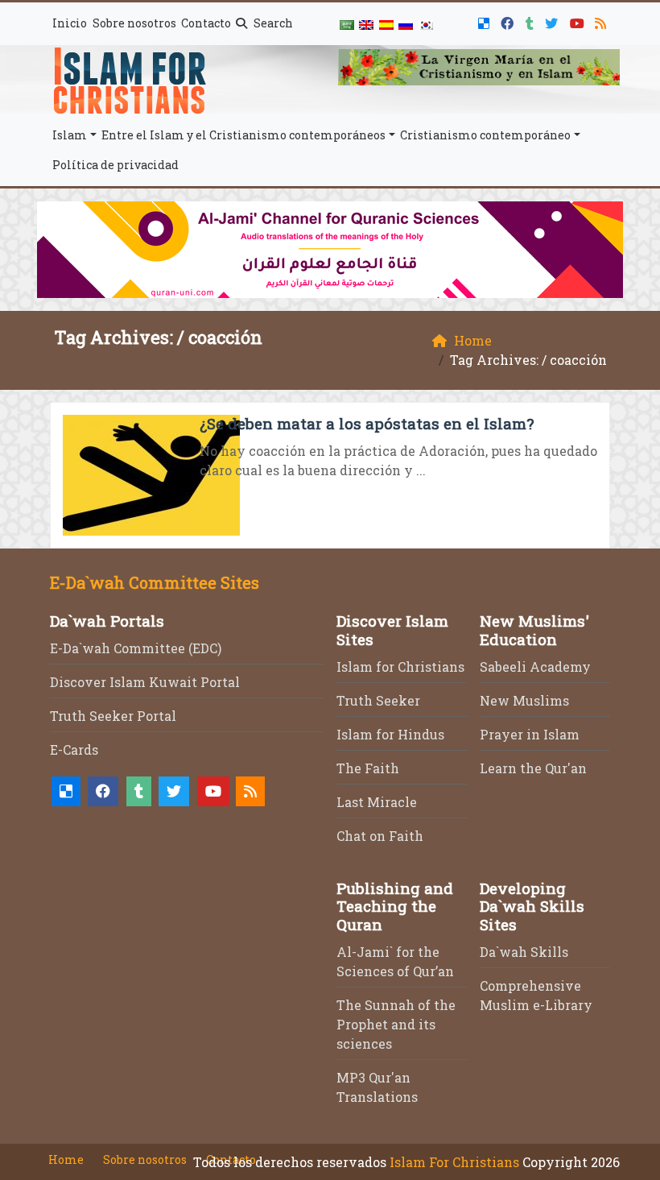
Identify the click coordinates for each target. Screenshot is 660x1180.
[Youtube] (579, 20)
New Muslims (524, 700)
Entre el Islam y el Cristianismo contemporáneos (243, 135)
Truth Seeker (378, 700)
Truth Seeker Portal (113, 715)
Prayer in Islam (530, 734)
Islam (69, 135)
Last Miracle (376, 801)
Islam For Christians (454, 1161)
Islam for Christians (400, 666)
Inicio (69, 23)
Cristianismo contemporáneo (485, 135)
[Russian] (405, 24)
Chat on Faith (379, 835)
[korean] (425, 24)
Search (272, 23)
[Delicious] (485, 20)
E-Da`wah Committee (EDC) (135, 648)
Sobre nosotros (134, 23)
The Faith (367, 768)
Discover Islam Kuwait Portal (145, 681)
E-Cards (74, 749)
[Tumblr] (532, 20)
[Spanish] (386, 24)
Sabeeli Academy (535, 666)
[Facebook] (509, 20)
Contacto (206, 23)
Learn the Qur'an (533, 768)
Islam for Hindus (390, 734)
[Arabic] (347, 24)
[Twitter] (553, 20)
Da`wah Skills (524, 951)
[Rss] (602, 20)
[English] (366, 24)
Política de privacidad (115, 164)
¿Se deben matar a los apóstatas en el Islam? (367, 423)
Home (66, 1159)
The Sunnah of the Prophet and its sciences (396, 1024)
